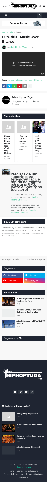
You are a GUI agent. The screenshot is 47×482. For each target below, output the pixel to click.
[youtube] (44, 6)
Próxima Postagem (35, 259)
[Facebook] (4, 86)
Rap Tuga (28, 80)
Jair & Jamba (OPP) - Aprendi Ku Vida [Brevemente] (38, 143)
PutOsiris (19, 80)
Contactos (23, 477)
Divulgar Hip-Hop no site (27, 414)
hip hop (18, 32)
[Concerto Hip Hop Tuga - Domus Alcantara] (8, 439)
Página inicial (7, 32)
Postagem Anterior (11, 259)
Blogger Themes (23, 467)
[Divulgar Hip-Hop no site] (8, 416)
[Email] (24, 86)
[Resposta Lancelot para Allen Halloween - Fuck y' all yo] (8, 313)
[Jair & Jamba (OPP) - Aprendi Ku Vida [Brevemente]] (39, 127)
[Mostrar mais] (30, 86)
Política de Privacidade (13, 474)
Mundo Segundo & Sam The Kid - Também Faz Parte (30, 300)
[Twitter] (9, 86)
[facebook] (36, 6)
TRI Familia (37, 80)
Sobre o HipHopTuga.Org (27, 471)
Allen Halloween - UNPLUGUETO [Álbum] (30, 322)
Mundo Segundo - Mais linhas (29, 425)
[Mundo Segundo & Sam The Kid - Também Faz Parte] (8, 301)
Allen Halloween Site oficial (28, 447)
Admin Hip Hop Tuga (22, 97)
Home (4, 6)
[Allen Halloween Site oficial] (8, 450)
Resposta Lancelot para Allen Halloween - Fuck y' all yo (28, 311)
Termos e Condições (34, 474)
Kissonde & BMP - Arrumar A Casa (23, 140)
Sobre (11, 6)
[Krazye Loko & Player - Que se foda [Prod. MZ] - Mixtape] (8, 127)
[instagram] (32, 392)
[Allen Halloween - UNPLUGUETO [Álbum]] (8, 324)
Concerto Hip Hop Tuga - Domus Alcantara (30, 437)
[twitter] (40, 6)
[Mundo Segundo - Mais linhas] (8, 428)
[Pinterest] (19, 86)
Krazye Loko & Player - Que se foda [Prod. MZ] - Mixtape (7, 144)
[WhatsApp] (14, 86)
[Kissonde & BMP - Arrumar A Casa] (23, 127)
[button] (6, 15)
